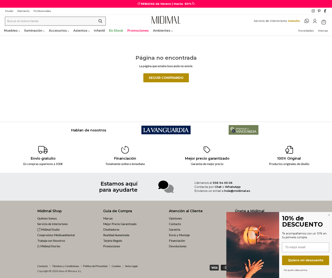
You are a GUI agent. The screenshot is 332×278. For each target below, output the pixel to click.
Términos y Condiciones (65, 266)
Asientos (80, 30)
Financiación (177, 240)
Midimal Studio (50, 229)
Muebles (11, 30)
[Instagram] (314, 12)
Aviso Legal (131, 266)
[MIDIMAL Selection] (166, 20)
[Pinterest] (320, 12)
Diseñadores (111, 229)
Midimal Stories (50, 246)
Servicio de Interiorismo (52, 224)
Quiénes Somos (47, 218)
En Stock (116, 30)
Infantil (99, 30)
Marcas (323, 30)
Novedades (306, 30)
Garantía (174, 229)
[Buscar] (100, 21)
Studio (9, 11)
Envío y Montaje (179, 235)
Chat (218, 187)
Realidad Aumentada (116, 235)
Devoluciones (178, 246)
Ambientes (162, 30)
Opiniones (175, 218)
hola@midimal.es (237, 191)
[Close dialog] (329, 215)
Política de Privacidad (95, 266)
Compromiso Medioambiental (56, 235)
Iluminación (33, 30)
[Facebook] (326, 12)
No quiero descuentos (295, 270)
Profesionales (42, 11)
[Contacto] (309, 21)
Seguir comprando (166, 78)
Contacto (175, 224)
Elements (23, 11)
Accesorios (58, 30)
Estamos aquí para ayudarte (118, 186)
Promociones (138, 30)
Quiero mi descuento (305, 260)
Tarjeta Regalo (112, 240)
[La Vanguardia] (166, 133)
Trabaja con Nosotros (51, 240)
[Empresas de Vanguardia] (243, 133)
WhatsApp (233, 187)
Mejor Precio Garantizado (120, 224)
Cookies (116, 266)
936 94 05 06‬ (222, 183)
